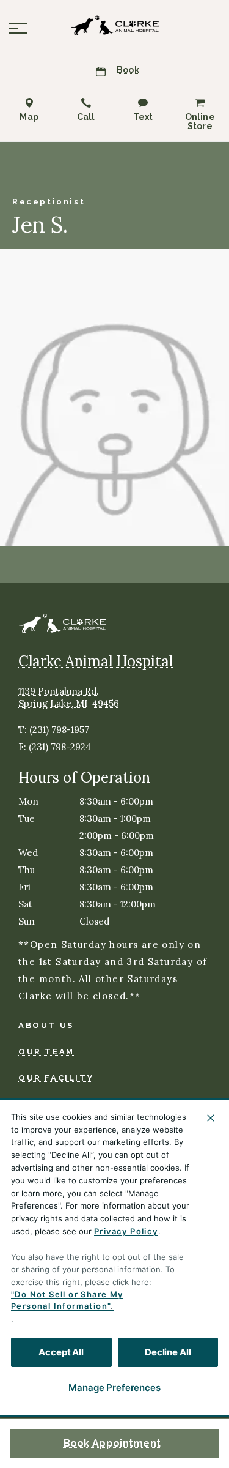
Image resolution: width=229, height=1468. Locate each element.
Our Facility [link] (55, 1077)
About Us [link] (46, 1025)
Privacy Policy (126, 1231)
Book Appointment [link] (112, 1443)
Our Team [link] (46, 1051)
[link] (115, 25)
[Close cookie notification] (210, 1118)
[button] (18, 28)
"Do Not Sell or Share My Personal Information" (67, 1300)
